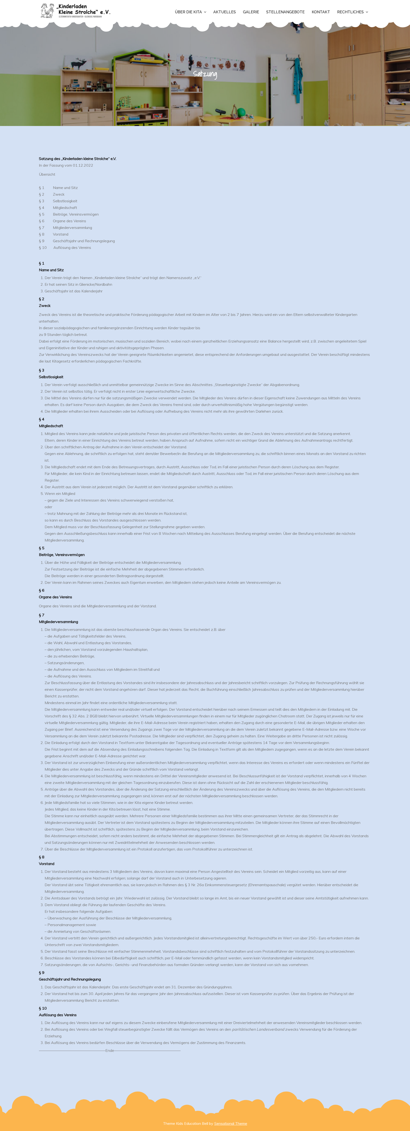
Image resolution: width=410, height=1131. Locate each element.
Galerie (251, 12)
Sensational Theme (230, 1123)
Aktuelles (224, 12)
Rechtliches (350, 12)
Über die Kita (188, 12)
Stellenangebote (285, 12)
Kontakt (321, 12)
